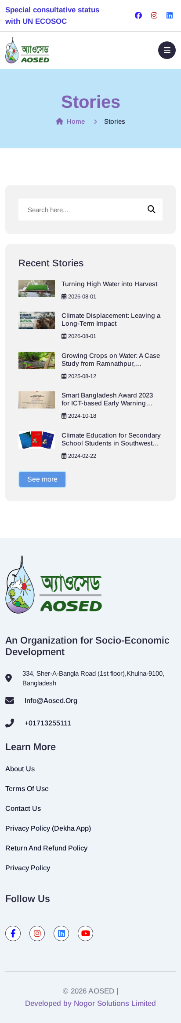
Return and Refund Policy (46, 848)
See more (42, 479)
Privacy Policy (27, 868)
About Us (20, 769)
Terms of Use (27, 788)
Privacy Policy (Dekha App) (48, 828)
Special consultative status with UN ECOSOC (52, 16)
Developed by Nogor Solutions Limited (90, 1003)
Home (75, 121)
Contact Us (23, 808)
